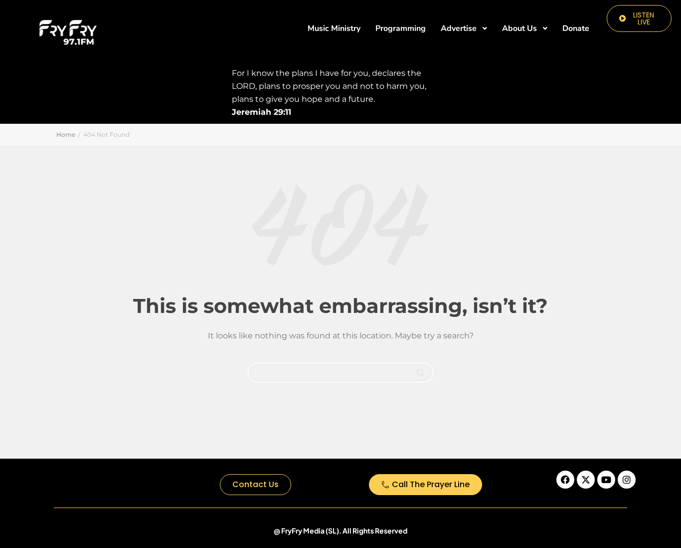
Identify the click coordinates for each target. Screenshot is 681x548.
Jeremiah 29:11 (261, 112)
